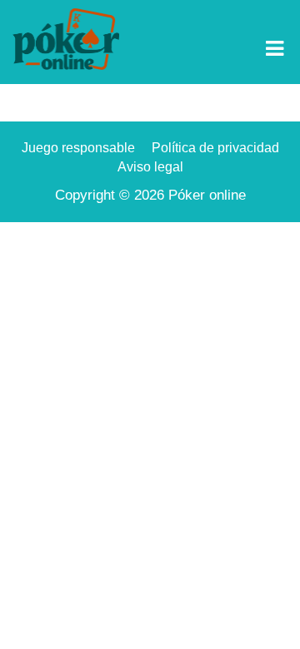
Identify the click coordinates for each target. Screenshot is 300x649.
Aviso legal (150, 167)
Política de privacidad (215, 148)
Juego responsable (78, 148)
